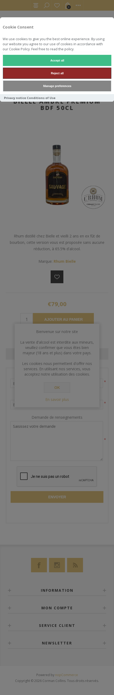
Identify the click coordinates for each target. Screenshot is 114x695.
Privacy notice (15, 98)
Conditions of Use (41, 98)
